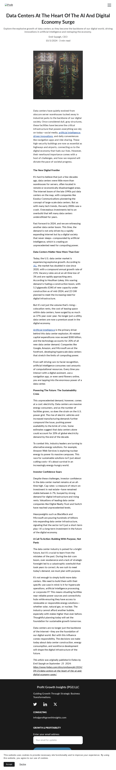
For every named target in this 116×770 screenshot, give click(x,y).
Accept (9, 764)
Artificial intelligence (44, 330)
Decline (22, 764)
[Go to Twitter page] (35, 704)
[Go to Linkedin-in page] (45, 704)
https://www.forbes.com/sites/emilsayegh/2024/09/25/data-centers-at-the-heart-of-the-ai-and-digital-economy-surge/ (57, 671)
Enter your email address (46, 734)
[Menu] (109, 5)
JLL (35, 266)
